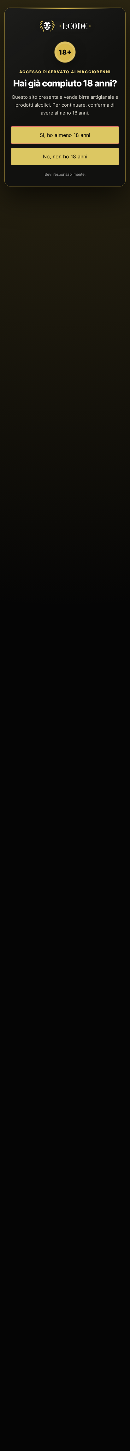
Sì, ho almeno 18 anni (65, 135)
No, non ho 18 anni (65, 156)
